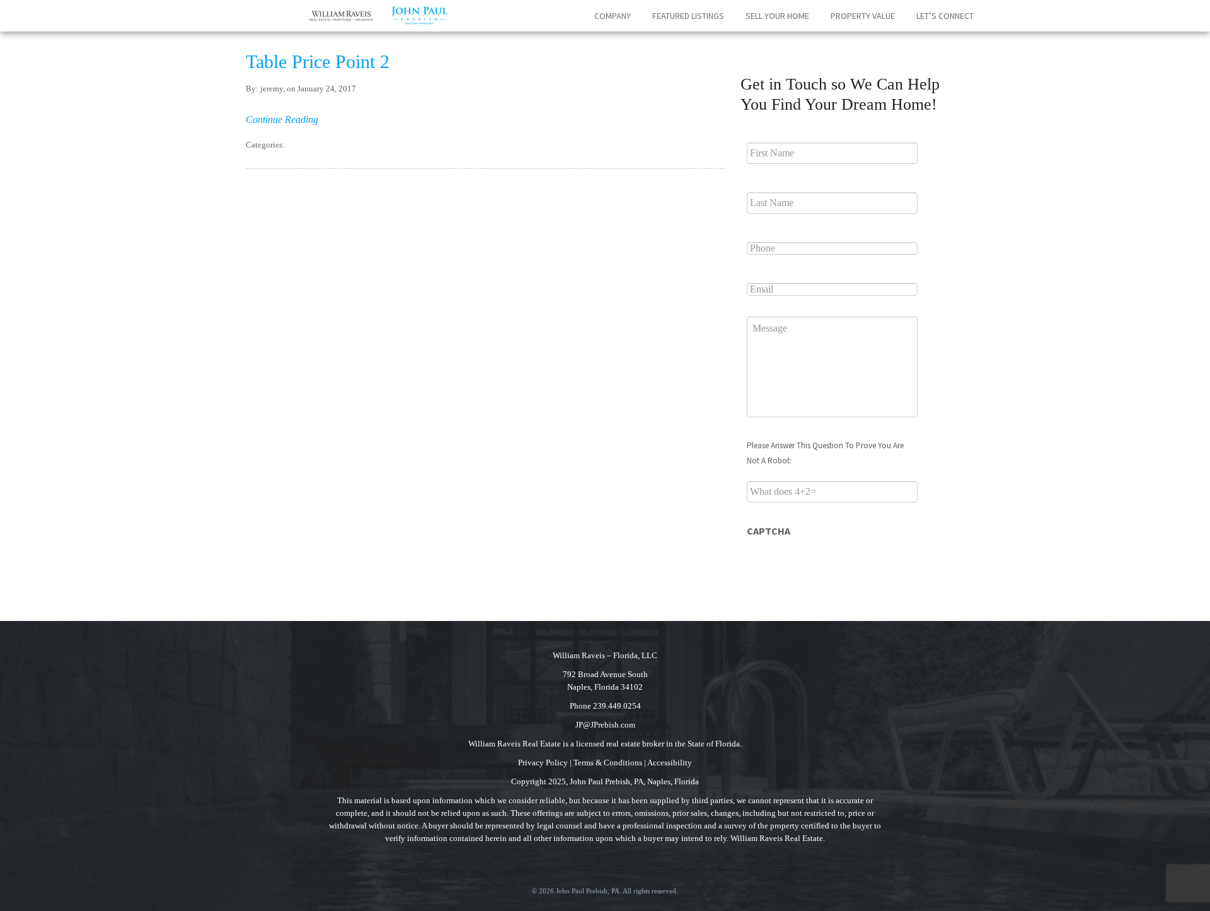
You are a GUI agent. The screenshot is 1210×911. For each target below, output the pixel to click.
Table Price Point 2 (317, 61)
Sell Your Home (777, 15)
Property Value (863, 15)
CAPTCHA (768, 531)
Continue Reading (282, 119)
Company (612, 15)
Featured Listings (688, 15)
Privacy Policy (543, 762)
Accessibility (669, 762)
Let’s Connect (945, 15)
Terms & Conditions (607, 762)
